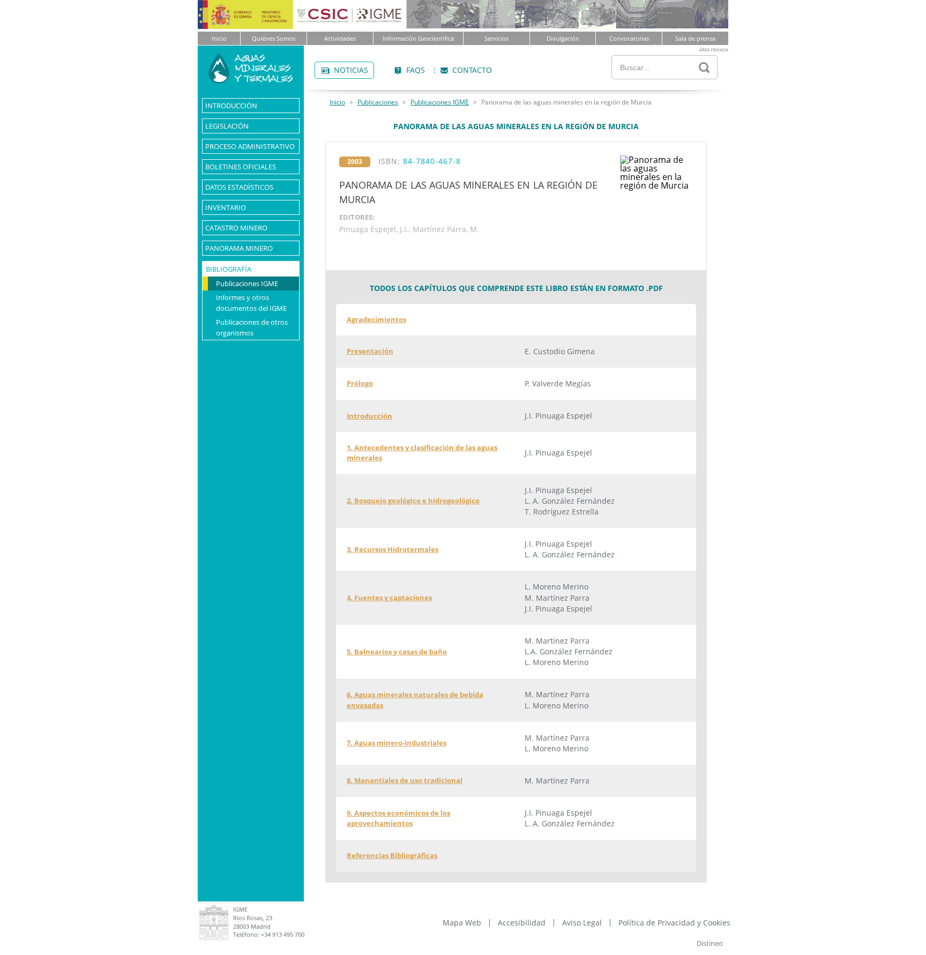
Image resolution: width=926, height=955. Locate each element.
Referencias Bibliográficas (392, 855)
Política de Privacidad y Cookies (674, 923)
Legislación (227, 126)
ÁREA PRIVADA (713, 50)
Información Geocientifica (418, 38)
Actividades (340, 38)
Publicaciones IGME (247, 283)
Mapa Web (462, 923)
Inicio (219, 38)
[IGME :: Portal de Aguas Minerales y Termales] (250, 80)
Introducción (231, 105)
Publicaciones (377, 102)
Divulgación (563, 38)
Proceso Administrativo (250, 146)
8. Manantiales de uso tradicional (404, 780)
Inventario (225, 207)
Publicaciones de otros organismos (252, 327)
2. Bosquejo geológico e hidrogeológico (413, 500)
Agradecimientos (376, 319)
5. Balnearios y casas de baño (397, 651)
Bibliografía (228, 269)
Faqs (406, 71)
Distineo (710, 943)
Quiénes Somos (273, 38)
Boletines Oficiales (240, 166)
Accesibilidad (522, 923)
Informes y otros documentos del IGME (251, 303)
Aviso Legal (582, 923)
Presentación (370, 351)
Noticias (341, 71)
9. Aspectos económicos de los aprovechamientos (398, 818)
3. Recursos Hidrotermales (392, 549)
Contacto (462, 71)
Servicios (496, 38)
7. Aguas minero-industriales (396, 743)
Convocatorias (629, 38)
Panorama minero (239, 248)
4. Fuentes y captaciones (389, 597)
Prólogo (360, 383)
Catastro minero (236, 228)
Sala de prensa (695, 38)
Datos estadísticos (239, 187)
